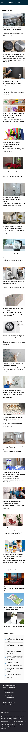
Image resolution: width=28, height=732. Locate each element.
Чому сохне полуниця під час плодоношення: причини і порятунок (14, 676)
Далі (19, 569)
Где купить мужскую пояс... (9, 697)
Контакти (3, 711)
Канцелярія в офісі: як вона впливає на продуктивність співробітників (12, 144)
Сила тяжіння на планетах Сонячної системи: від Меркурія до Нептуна (14, 652)
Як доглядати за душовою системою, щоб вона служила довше (12, 199)
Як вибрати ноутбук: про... (9, 704)
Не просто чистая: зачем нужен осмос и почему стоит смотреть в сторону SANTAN (14, 556)
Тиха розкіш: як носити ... (8, 690)
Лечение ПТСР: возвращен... (9, 687)
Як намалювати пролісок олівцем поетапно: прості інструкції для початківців (15, 658)
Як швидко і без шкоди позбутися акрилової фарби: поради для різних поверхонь (13, 115)
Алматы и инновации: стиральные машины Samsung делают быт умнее (14, 337)
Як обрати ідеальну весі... (9, 695)
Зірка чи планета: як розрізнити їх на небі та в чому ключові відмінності (15, 670)
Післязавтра (14, 2)
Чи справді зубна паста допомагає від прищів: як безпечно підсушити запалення (14, 664)
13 (15, 569)
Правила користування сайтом (13, 711)
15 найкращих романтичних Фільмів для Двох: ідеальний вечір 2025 (14, 588)
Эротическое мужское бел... (9, 685)
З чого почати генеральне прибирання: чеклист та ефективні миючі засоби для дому (14, 474)
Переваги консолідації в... (9, 702)
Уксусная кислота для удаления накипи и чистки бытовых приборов (13, 254)
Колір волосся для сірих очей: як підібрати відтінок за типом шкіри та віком (15, 645)
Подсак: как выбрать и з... (9, 699)
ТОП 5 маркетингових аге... (9, 692)
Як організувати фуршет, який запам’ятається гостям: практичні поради (15, 639)
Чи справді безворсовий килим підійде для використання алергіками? (13, 419)
